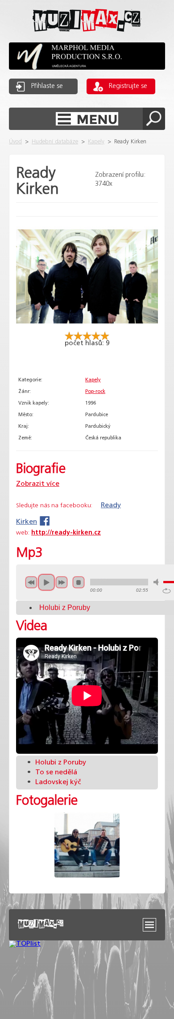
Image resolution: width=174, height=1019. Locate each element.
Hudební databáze (55, 142)
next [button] (61, 582)
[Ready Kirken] (87, 327)
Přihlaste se (47, 86)
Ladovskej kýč (54, 782)
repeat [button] (166, 591)
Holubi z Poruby (64, 607)
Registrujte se (128, 86)
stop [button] (78, 582)
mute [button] (157, 582)
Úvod (15, 142)
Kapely (96, 142)
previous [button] (31, 582)
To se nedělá (52, 772)
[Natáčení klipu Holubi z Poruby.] (87, 844)
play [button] (46, 582)
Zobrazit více (37, 483)
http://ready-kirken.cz (66, 533)
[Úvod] (87, 38)
